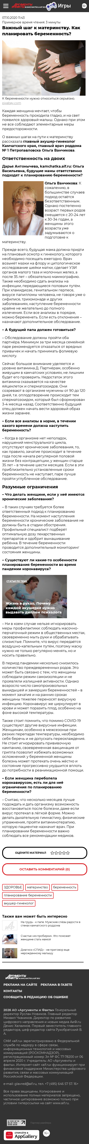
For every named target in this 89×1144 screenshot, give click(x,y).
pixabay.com (11, 103)
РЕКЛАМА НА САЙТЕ (20, 985)
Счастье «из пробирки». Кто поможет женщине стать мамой (46, 937)
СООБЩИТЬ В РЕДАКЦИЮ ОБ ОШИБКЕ (35, 997)
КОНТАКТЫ (12, 991)
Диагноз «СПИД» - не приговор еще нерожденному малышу (45, 951)
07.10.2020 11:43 (13, 18)
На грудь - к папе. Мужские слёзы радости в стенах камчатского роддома (50, 923)
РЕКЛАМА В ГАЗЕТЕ (56, 985)
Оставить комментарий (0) (44, 869)
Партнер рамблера (40, 1122)
